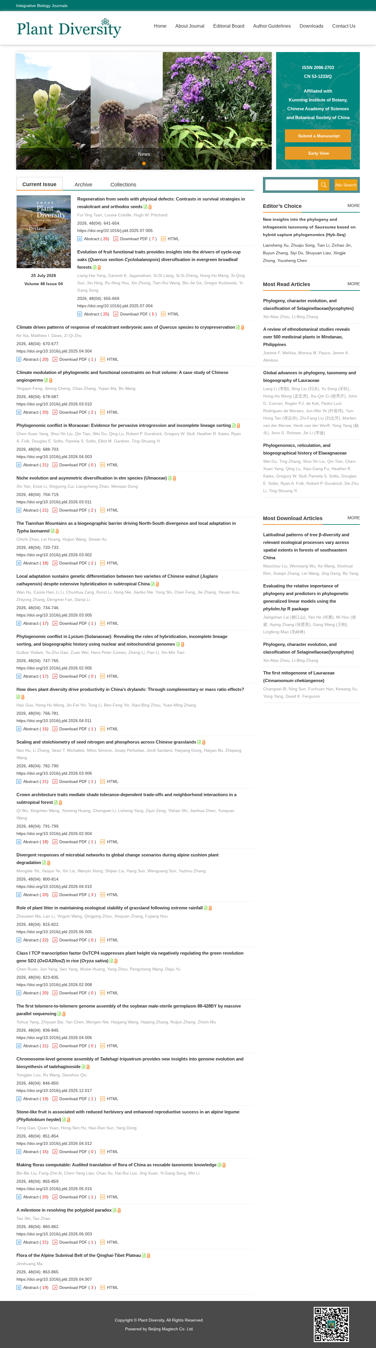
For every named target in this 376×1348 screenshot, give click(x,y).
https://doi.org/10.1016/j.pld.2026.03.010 (54, 404)
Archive (83, 185)
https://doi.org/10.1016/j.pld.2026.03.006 (54, 773)
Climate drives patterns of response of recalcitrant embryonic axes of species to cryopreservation (125, 327)
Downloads (311, 26)
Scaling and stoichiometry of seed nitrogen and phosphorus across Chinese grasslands (106, 741)
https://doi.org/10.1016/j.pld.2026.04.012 (54, 1143)
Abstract (91, 238)
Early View (318, 153)
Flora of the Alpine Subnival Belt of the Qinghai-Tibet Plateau (78, 1255)
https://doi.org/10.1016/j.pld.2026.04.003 (54, 456)
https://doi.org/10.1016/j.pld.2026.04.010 (54, 886)
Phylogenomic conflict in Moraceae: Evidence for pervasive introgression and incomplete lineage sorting (123, 425)
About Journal (189, 26)
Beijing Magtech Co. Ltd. (171, 1329)
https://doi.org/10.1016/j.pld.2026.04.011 (54, 720)
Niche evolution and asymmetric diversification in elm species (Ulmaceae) (91, 477)
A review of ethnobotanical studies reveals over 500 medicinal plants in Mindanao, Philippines (306, 337)
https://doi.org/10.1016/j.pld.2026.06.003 (54, 1234)
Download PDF (134, 238)
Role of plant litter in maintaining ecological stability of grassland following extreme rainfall (109, 907)
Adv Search (346, 185)
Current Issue (39, 184)
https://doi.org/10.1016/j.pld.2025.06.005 (54, 931)
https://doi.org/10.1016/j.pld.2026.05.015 (54, 1188)
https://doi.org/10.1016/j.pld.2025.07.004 (115, 305)
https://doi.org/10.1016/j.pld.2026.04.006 (54, 1037)
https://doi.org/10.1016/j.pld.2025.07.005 (115, 230)
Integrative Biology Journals (42, 5)
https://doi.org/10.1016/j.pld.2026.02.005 (54, 668)
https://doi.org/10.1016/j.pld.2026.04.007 (54, 1279)
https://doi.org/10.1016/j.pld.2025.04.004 (54, 351)
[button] (35, 111)
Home (160, 26)
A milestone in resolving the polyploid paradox (64, 1209)
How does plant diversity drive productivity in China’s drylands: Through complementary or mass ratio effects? (130, 689)
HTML (173, 238)
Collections (123, 185)
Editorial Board (228, 26)
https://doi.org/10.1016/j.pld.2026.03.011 (54, 502)
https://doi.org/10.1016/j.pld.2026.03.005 (54, 615)
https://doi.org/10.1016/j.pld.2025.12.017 (54, 1090)
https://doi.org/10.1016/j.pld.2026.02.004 (54, 833)
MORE (354, 205)
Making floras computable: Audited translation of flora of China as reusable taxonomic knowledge (116, 1164)
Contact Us (343, 26)
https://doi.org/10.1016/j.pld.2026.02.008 (54, 984)
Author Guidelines (272, 26)
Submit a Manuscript (319, 135)
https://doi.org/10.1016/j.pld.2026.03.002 (54, 554)
